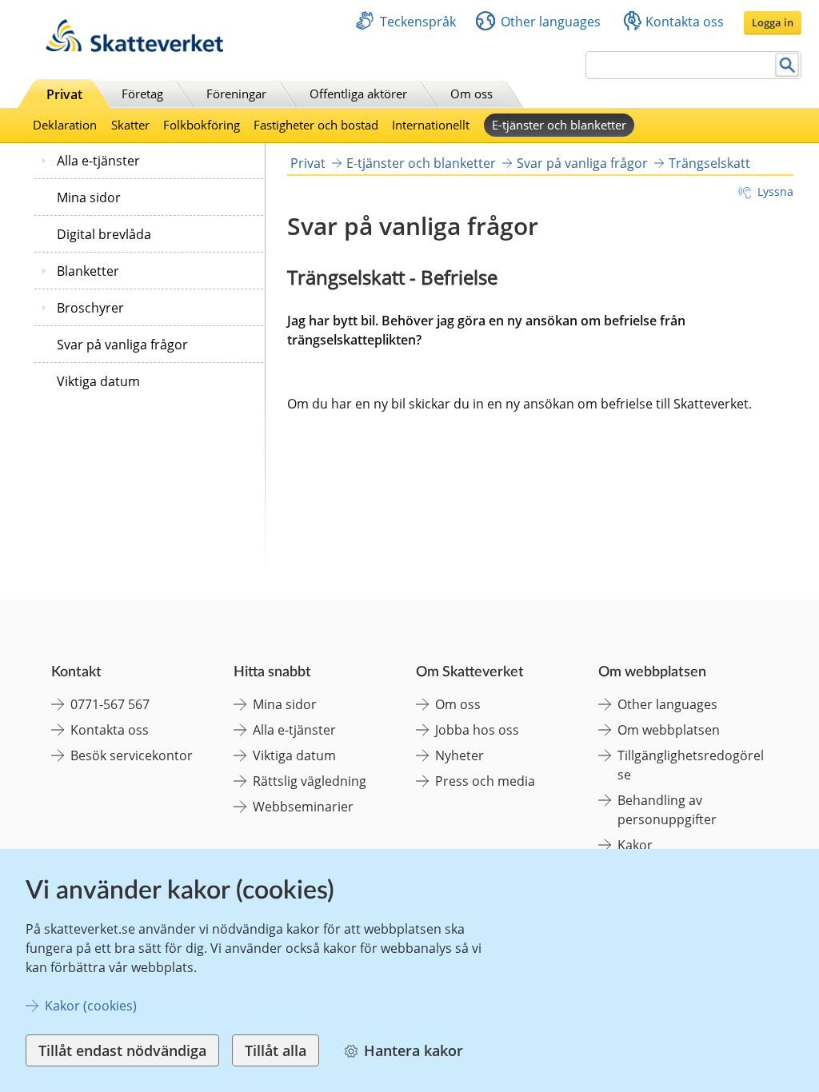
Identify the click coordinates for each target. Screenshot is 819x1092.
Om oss (471, 94)
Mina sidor (89, 197)
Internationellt (430, 125)
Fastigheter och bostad (316, 125)
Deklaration (65, 125)
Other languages (551, 21)
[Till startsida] (134, 47)
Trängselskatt (709, 163)
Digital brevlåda (104, 234)
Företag (142, 94)
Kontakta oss (684, 21)
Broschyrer (90, 308)
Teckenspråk (418, 21)
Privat (64, 94)
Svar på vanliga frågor (122, 344)
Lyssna (775, 191)
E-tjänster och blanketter (559, 125)
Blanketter (88, 271)
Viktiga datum (98, 381)
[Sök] (787, 65)
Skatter (130, 125)
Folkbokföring (201, 125)
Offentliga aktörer (358, 94)
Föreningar (236, 94)
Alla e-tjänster (98, 160)
